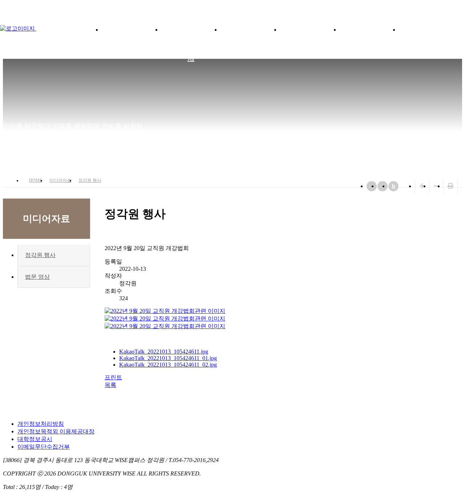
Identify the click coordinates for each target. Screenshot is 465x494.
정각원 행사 (89, 180)
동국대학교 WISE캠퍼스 (443, 7)
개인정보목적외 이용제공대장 (55, 431)
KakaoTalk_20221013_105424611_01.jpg (168, 358)
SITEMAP (457, 7)
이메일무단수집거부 (43, 447)
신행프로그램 (310, 29)
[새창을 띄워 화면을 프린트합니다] (450, 186)
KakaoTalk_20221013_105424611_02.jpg (168, 365)
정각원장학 (250, 29)
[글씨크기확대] (422, 186)
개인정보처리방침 (40, 424)
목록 (110, 385)
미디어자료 (369, 29)
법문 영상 (37, 277)
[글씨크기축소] (436, 186)
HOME (35, 180)
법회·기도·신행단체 (191, 43)
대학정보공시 (34, 439)
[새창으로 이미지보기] (165, 311)
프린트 (113, 377)
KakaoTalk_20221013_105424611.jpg (163, 351)
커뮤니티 (428, 29)
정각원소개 (131, 29)
